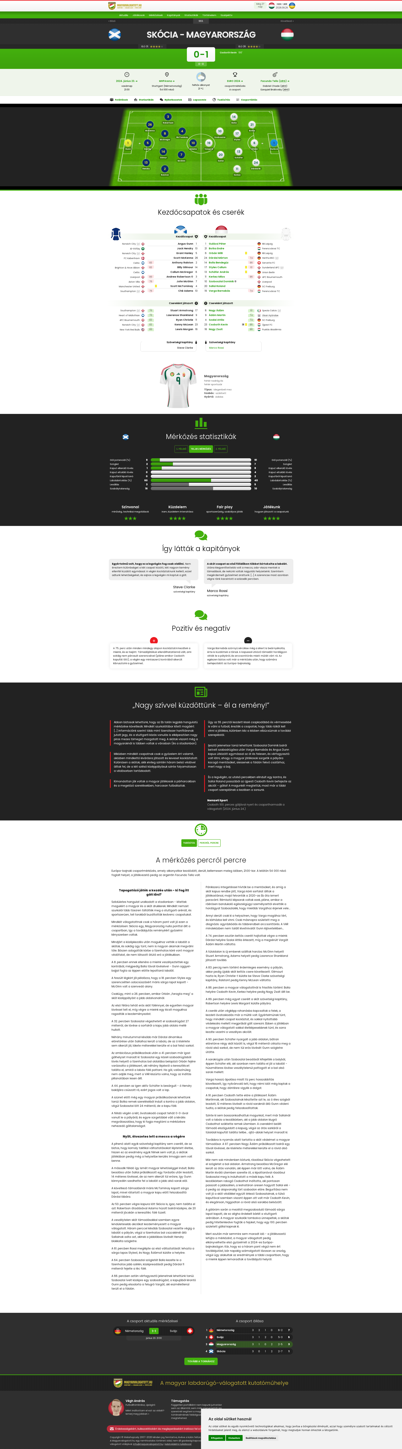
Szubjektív (226, 15)
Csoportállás (249, 99)
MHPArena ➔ (167, 81)
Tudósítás (223, 99)
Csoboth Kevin (218, 324)
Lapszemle (199, 99)
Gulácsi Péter (217, 244)
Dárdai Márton (218, 258)
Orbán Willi (216, 253)
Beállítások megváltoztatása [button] (261, 1438)
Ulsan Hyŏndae (270, 315)
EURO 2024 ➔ (235, 81)
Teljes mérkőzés (201, 449)
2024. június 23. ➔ (127, 81)
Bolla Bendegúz (218, 262)
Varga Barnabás (219, 291)
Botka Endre (216, 248)
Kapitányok (173, 15)
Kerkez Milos (217, 277)
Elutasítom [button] (234, 1438)
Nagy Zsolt (216, 329)
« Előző (111, 21)
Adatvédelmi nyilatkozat (178, 1444)
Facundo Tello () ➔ (275, 81)
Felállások (121, 99)
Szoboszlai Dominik (221, 281)
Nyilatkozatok (173, 99)
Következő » (287, 21)
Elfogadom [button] (217, 1438)
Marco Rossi (216, 348)
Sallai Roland (217, 286)
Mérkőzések (156, 15)
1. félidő (181, 449)
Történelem (209, 15)
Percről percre (209, 843)
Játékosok (139, 15)
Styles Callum (217, 267)
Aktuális (123, 15)
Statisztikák (191, 15)
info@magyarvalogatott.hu (148, 1444)
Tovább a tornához (201, 1361)
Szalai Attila (216, 320)
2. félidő (221, 449)
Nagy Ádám (216, 310)
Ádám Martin (217, 315)
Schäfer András (219, 272)
